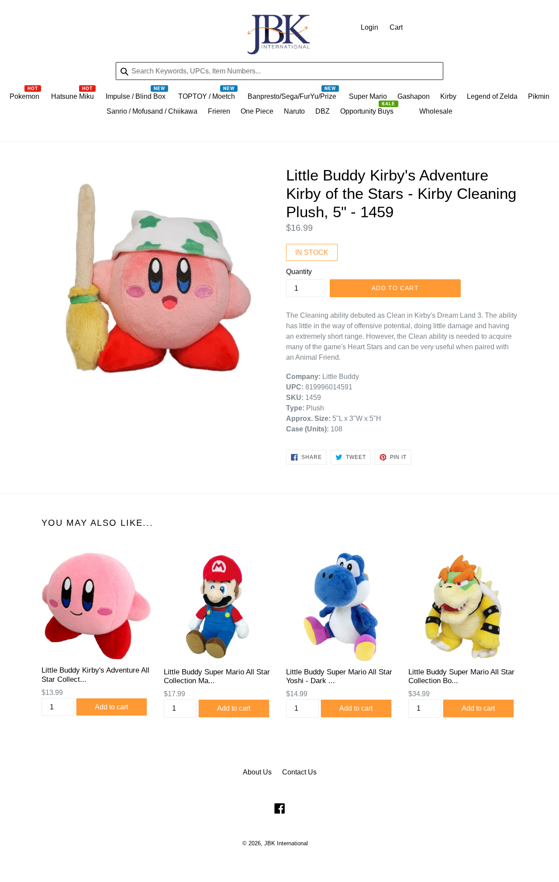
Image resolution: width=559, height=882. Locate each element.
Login (369, 27)
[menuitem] (25, 98)
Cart (396, 27)
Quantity (299, 271)
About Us (257, 772)
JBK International (286, 843)
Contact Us (299, 772)
